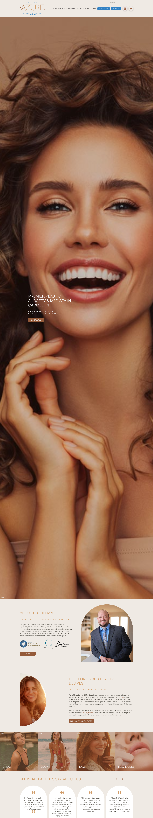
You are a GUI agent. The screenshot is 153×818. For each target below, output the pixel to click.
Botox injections (87, 713)
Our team (121, 697)
